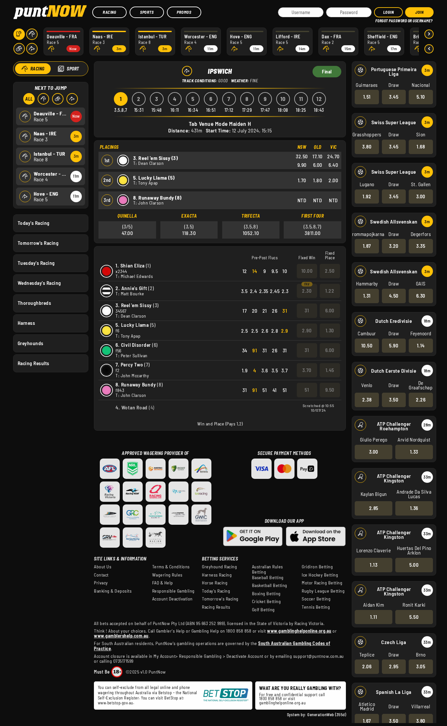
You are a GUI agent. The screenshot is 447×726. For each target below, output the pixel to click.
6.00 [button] (329, 310)
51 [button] (307, 390)
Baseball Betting (268, 577)
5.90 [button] (393, 345)
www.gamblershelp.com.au (121, 635)
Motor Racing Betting (322, 582)
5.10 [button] (421, 97)
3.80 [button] (366, 146)
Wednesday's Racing (39, 283)
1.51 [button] (367, 97)
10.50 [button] (367, 345)
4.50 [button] (394, 296)
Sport (73, 68)
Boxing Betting (266, 593)
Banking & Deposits (113, 591)
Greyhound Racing (219, 566)
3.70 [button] (307, 370)
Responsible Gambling (173, 591)
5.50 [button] (414, 617)
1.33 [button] (414, 452)
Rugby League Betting (323, 591)
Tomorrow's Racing (38, 243)
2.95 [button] (393, 666)
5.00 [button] (414, 565)
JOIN (419, 12)
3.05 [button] (420, 666)
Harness (26, 323)
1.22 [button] (329, 291)
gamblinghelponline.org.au (282, 702)
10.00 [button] (307, 271)
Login (388, 12)
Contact (101, 575)
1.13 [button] (373, 565)
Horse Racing (214, 582)
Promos (184, 12)
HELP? (380, 19)
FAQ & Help (162, 582)
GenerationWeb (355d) (326, 714)
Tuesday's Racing (36, 263)
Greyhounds (31, 343)
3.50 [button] (393, 399)
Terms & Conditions (171, 566)
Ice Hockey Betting (320, 575)
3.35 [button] (420, 246)
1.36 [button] (414, 508)
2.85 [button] (373, 508)
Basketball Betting (269, 585)
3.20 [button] (394, 246)
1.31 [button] (367, 296)
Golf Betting (263, 609)
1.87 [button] (367, 246)
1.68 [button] (421, 146)
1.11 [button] (373, 617)
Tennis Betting (316, 607)
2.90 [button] (307, 330)
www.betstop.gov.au (115, 702)
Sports (146, 12)
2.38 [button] (366, 399)
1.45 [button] (330, 370)
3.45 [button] (393, 97)
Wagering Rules (167, 575)
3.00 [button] (420, 196)
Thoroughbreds (34, 303)
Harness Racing (217, 575)
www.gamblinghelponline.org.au (299, 631)
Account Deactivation (172, 598)
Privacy (101, 582)
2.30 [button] (307, 291)
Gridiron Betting (317, 566)
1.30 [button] (330, 330)
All (29, 99)
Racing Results (33, 363)
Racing (109, 12)
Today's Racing (34, 223)
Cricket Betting (266, 601)
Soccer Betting (316, 598)
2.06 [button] (366, 666)
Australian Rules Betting (267, 569)
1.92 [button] (367, 196)
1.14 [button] (421, 345)
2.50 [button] (329, 271)
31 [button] (307, 310)
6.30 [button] (420, 296)
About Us (102, 566)
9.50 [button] (329, 390)
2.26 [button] (420, 399)
